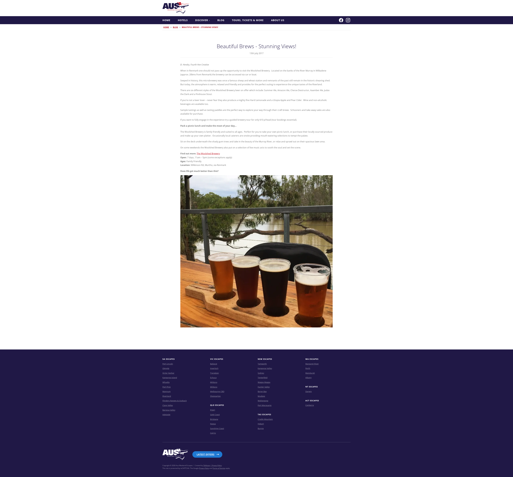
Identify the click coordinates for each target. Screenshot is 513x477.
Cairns (213, 433)
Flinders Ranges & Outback (174, 400)
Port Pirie (166, 387)
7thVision (206, 465)
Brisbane (214, 419)
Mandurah (310, 373)
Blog (220, 20)
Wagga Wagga (264, 382)
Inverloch (214, 368)
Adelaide (166, 414)
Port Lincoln (167, 364)
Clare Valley (167, 405)
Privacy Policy (204, 468)
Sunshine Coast (217, 428)
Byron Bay (262, 391)
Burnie (261, 428)
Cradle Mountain (265, 419)
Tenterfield (262, 377)
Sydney (261, 373)
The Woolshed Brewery (208, 153)
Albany (308, 377)
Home (166, 20)
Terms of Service (219, 468)
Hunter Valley (264, 387)
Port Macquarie (264, 405)
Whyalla (166, 382)
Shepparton (215, 396)
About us (277, 20)
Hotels (183, 20)
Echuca (213, 377)
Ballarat (213, 364)
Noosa (213, 424)
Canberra (309, 405)
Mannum (166, 391)
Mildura (213, 382)
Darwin (308, 391)
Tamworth (262, 364)
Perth (307, 368)
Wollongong (263, 400)
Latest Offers (205, 454)
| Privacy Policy (216, 465)
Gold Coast (215, 414)
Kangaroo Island (169, 377)
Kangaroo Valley (265, 368)
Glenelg (165, 368)
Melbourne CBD (217, 391)
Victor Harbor (168, 373)
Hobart (261, 424)
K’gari (212, 410)
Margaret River (312, 364)
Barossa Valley (168, 410)
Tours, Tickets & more (248, 20)
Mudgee (261, 396)
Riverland (166, 396)
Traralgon (214, 373)
